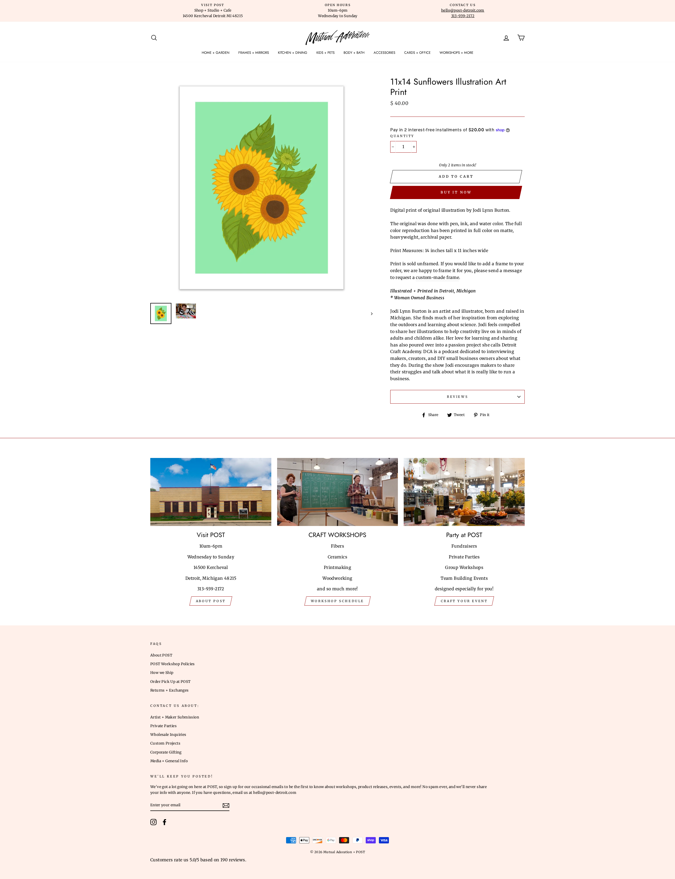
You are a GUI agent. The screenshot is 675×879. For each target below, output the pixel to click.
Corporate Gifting (166, 752)
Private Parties (163, 726)
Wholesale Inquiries (168, 734)
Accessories (384, 52)
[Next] (369, 313)
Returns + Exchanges (169, 690)
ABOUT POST (211, 601)
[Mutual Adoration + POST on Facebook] (164, 822)
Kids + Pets (325, 52)
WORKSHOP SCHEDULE (337, 601)
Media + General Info (169, 761)
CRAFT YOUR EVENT (464, 601)
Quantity (402, 136)
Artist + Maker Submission (174, 717)
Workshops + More (456, 52)
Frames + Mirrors (253, 52)
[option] (212, 11)
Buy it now (456, 192)
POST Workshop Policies (172, 664)
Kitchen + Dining (292, 52)
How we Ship (161, 672)
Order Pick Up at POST (170, 681)
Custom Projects (165, 743)
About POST (161, 655)
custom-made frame (437, 277)
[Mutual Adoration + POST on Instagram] (153, 822)
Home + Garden (215, 52)
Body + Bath (354, 52)
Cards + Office (417, 52)
